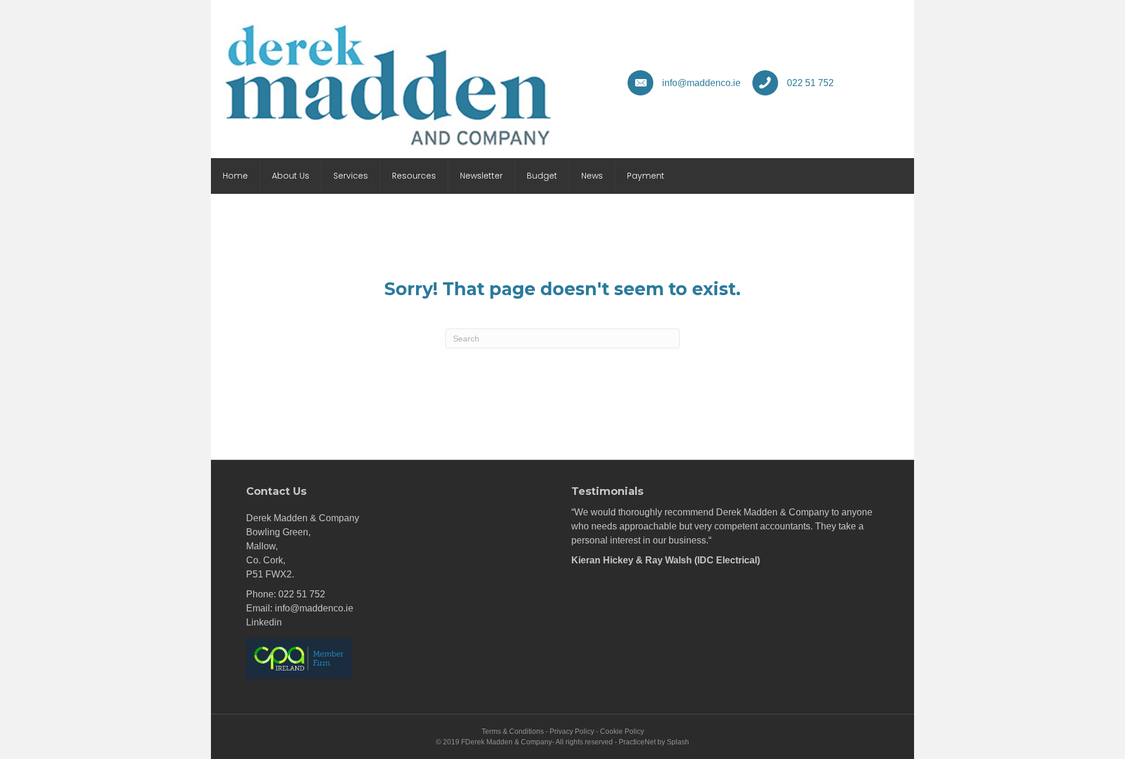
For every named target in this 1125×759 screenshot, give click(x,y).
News (592, 176)
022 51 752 (301, 594)
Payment (645, 176)
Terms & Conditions (513, 731)
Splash (678, 742)
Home (235, 176)
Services (350, 176)
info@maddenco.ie (314, 608)
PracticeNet (637, 742)
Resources (414, 176)
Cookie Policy (622, 731)
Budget (542, 176)
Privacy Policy (572, 731)
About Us (290, 176)
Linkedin (264, 622)
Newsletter (481, 176)
